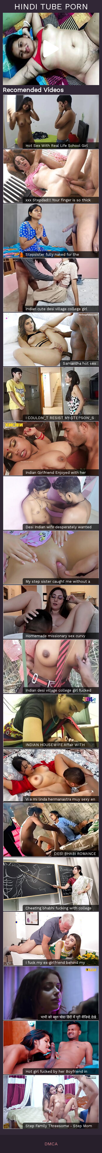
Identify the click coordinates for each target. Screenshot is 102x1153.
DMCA (51, 1143)
